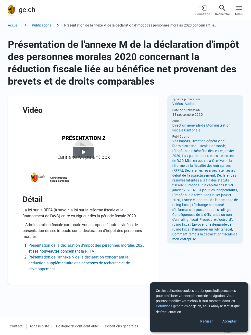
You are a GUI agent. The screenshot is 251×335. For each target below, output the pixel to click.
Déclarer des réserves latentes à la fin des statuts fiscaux (204, 180)
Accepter (229, 321)
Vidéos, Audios (184, 104)
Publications (41, 25)
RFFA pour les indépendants (215, 190)
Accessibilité (39, 326)
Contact (16, 326)
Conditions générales (121, 326)
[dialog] (199, 307)
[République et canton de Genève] (11, 9)
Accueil (13, 25)
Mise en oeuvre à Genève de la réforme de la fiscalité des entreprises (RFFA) (202, 165)
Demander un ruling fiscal (212, 229)
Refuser (206, 321)
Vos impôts (181, 141)
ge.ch (27, 10)
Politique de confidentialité (77, 326)
